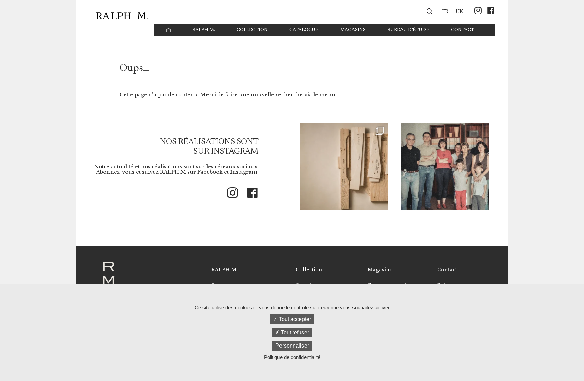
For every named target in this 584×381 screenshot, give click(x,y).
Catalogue (303, 30)
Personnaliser (292, 346)
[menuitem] (445, 11)
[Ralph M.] (122, 15)
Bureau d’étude (408, 30)
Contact (462, 30)
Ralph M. (203, 30)
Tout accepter (294, 319)
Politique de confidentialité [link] (292, 357)
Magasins (353, 30)
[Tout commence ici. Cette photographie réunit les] (445, 166)
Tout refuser (294, 332)
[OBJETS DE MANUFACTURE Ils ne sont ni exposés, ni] (344, 166)
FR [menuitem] (445, 12)
